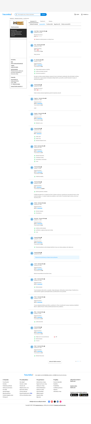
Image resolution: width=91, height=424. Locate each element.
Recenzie (33, 21)
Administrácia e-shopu (41, 382)
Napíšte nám (72, 381)
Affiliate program (40, 393)
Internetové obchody (18, 18)
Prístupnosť (5, 397)
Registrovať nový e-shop (42, 384)
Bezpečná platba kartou (25, 393)
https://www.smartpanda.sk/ (17, 63)
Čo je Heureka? (6, 382)
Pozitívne (48, 24)
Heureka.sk (12, 18)
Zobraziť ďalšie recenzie (55, 361)
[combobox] (28, 14)
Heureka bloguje (6, 391)
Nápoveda (39, 397)
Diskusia (50, 21)
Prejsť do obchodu (15, 27)
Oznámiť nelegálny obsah (8, 395)
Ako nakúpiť (22, 382)
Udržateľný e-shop (57, 391)
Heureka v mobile (23, 384)
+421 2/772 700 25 (14, 67)
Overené (41, 24)
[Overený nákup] (46, 31)
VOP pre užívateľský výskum (25, 395)
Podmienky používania (7, 386)
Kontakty (5, 384)
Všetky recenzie (64, 24)
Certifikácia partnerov (57, 387)
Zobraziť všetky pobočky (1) (17, 86)
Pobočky (42, 21)
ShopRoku (55, 384)
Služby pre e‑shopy (40, 386)
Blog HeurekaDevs (7, 393)
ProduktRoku (56, 386)
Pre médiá (5, 389)
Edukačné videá (40, 395)
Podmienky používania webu (60, 405)
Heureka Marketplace (41, 387)
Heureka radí (22, 386)
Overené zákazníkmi (57, 382)
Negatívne (56, 24)
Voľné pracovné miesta (7, 387)
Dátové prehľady (40, 391)
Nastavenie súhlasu (24, 389)
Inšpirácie (55, 389)
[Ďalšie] (80, 361)
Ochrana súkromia (23, 391)
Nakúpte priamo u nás (24, 387)
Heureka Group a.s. (39, 405)
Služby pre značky (40, 389)
